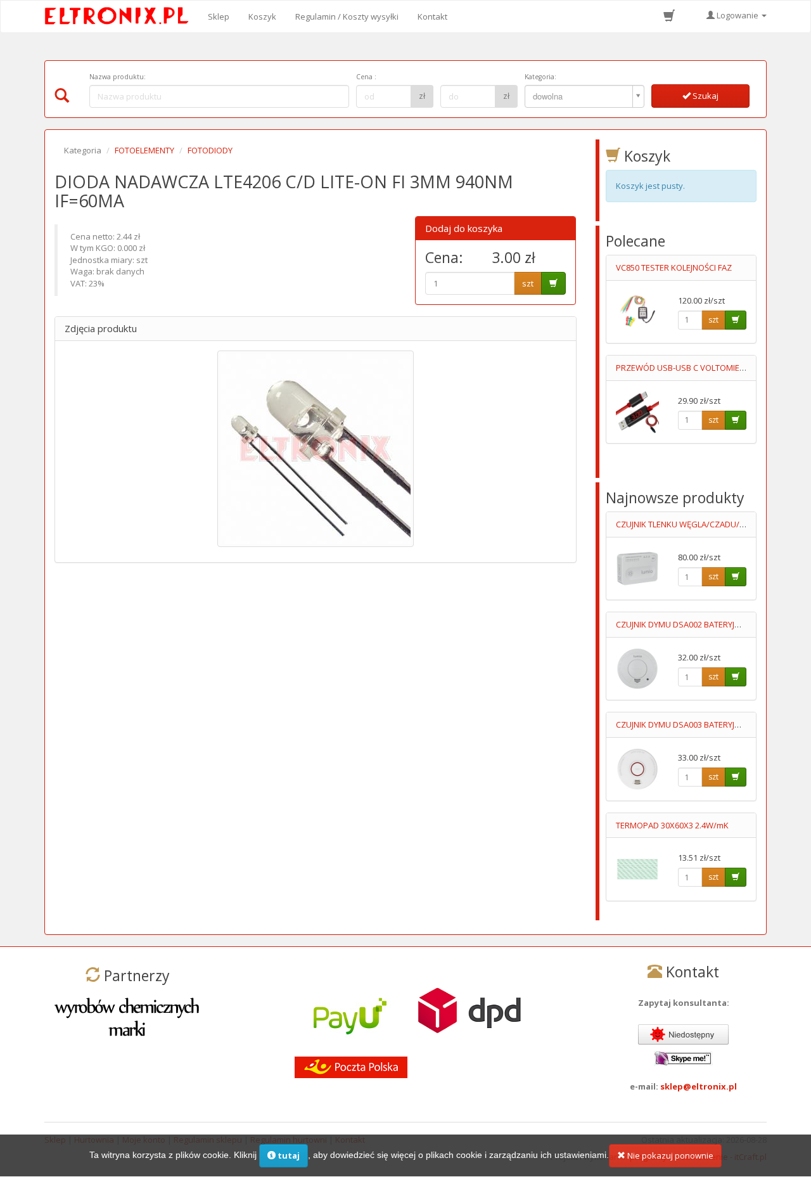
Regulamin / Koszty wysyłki (347, 16)
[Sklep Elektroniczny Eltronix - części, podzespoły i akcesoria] (120, 16)
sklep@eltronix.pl (698, 1086)
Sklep (218, 16)
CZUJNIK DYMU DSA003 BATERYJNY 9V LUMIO (699, 724)
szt (527, 283)
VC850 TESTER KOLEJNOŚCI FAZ (674, 267)
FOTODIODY (210, 150)
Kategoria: (540, 76)
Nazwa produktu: (117, 76)
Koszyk (262, 16)
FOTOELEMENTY (144, 150)
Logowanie (737, 15)
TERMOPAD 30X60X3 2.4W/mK (672, 825)
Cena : (366, 76)
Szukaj (704, 95)
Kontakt (432, 16)
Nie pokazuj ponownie (669, 1155)
